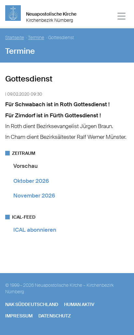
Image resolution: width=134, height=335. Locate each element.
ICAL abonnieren (34, 229)
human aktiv (79, 304)
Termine (36, 37)
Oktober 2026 (31, 180)
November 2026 (34, 195)
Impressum (19, 316)
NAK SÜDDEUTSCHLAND (31, 304)
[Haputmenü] (121, 17)
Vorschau (25, 165)
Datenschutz (54, 316)
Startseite (14, 37)
